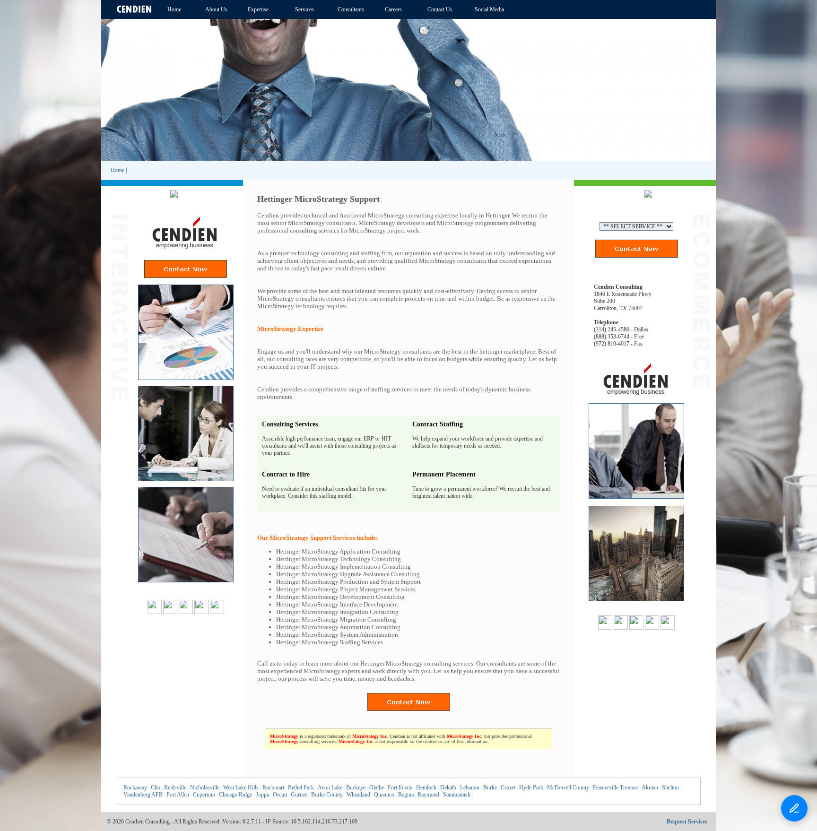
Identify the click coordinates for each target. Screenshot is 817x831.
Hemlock (426, 787)
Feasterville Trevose (615, 787)
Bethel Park (301, 787)
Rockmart (273, 787)
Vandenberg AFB (143, 794)
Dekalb (448, 787)
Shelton (670, 787)
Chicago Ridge (235, 794)
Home (117, 170)
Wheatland (358, 794)
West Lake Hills (241, 787)
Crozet (508, 787)
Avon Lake (330, 787)
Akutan (650, 787)
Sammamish (456, 794)
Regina (406, 794)
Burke (490, 787)
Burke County (327, 794)
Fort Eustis (400, 787)
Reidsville (175, 787)
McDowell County (568, 787)
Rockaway (135, 787)
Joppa (262, 794)
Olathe (376, 787)
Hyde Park (531, 787)
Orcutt (280, 794)
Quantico (384, 794)
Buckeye (355, 787)
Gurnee (299, 794)
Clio (155, 787)
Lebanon (469, 787)
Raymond (428, 794)
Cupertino (204, 794)
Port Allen (177, 794)
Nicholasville (204, 787)
